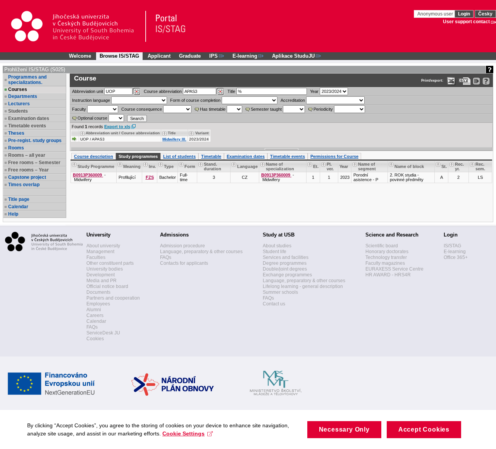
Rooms (16, 148)
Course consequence (141, 109)
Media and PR (101, 280)
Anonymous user (435, 14)
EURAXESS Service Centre (394, 269)
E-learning (455, 251)
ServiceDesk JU (103, 333)
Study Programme (96, 166)
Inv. (152, 166)
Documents (98, 292)
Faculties (95, 257)
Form (189, 166)
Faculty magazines (385, 263)
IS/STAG (452, 245)
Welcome (80, 56)
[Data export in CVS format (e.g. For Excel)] (465, 81)
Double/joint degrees (285, 269)
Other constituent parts (110, 263)
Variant (201, 133)
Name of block (409, 166)
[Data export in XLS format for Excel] (451, 81)
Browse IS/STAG (119, 56)
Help (13, 214)
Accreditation (293, 100)
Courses (17, 89)
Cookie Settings (183, 433)
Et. (316, 166)
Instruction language (91, 100)
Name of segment (367, 166)
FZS (150, 177)
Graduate (190, 56)
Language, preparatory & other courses (201, 251)
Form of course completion (195, 100)
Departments (22, 96)
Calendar (18, 206)
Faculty (79, 109)
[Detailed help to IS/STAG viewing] (486, 81)
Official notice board (107, 286)
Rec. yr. (459, 166)
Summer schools (280, 292)
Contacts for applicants (184, 263)
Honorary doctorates (386, 251)
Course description (93, 156)
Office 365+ (456, 257)
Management (100, 251)
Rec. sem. (480, 166)
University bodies (104, 269)
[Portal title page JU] (167, 26)
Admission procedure (182, 245)
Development (100, 275)
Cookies (95, 338)
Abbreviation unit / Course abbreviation (123, 133)
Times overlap (24, 184)
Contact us (274, 304)
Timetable (211, 156)
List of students (179, 156)
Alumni (93, 309)
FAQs (92, 327)
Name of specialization (280, 166)
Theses (16, 133)
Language (247, 166)
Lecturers (19, 103)
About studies (277, 245)
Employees (98, 304)
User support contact (466, 21)
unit (87, 91)
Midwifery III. (174, 139)
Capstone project (27, 177)
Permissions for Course (334, 156)
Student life (274, 251)
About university (103, 245)
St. (444, 166)
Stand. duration (212, 166)
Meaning (132, 166)
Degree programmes (285, 263)
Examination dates (246, 156)
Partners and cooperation (113, 298)
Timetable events (287, 156)
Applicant (159, 56)
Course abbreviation (163, 91)
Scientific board (381, 245)
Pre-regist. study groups (35, 140)
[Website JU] (78, 26)
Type (169, 166)
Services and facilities (285, 257)
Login (464, 14)
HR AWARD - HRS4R (388, 275)
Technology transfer (386, 257)
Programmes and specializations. (27, 79)
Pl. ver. (330, 166)
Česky (485, 14)
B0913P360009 (88, 175)
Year (314, 91)
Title (231, 91)
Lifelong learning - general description (303, 286)
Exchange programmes (287, 275)
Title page (18, 199)
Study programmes (138, 156)
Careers (94, 315)
